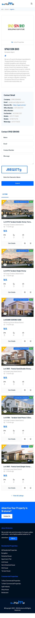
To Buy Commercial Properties (10, 580)
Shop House (5, 589)
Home (6, 9)
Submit (17, 183)
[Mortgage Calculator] (30, 243)
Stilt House (4, 568)
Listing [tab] (4, 194)
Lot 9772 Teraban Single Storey (15, 271)
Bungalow (4, 553)
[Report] (25, 243)
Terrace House (5, 571)
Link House (4, 562)
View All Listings (18, 495)
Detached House (6, 556)
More (13, 538)
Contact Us (7, 516)
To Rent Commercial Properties (11, 583)
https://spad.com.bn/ (19, 105)
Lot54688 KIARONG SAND (12, 320)
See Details (11, 243)
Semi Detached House (8, 565)
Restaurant (4, 592)
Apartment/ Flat (6, 559)
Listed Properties (17, 42)
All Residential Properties (9, 550)
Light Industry (5, 586)
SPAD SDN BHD (11, 48)
